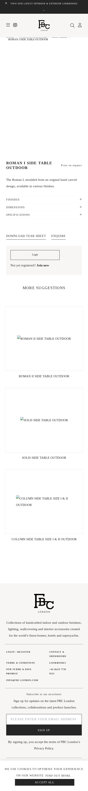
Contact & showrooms (57, 654)
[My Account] (80, 25)
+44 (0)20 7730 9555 (57, 671)
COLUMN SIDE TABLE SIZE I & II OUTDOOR (44, 539)
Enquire (58, 236)
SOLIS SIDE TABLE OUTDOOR (44, 457)
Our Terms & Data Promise (18, 671)
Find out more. (58, 775)
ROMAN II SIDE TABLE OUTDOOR (44, 376)
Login (35, 254)
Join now (43, 265)
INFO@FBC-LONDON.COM (22, 680)
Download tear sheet (26, 236)
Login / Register (18, 652)
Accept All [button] (44, 782)
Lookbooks (57, 663)
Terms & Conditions (20, 663)
